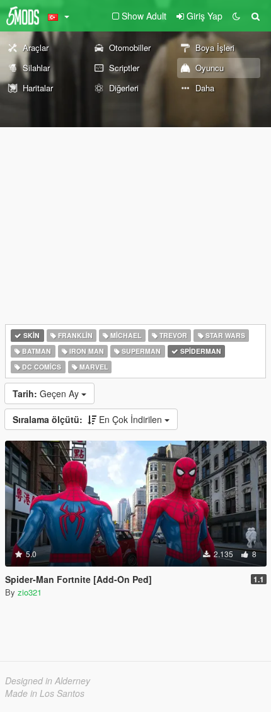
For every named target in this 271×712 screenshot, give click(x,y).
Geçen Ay (47, 393)
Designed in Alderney (47, 680)
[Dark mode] (236, 15)
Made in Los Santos (44, 693)
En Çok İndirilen (88, 419)
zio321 (30, 592)
